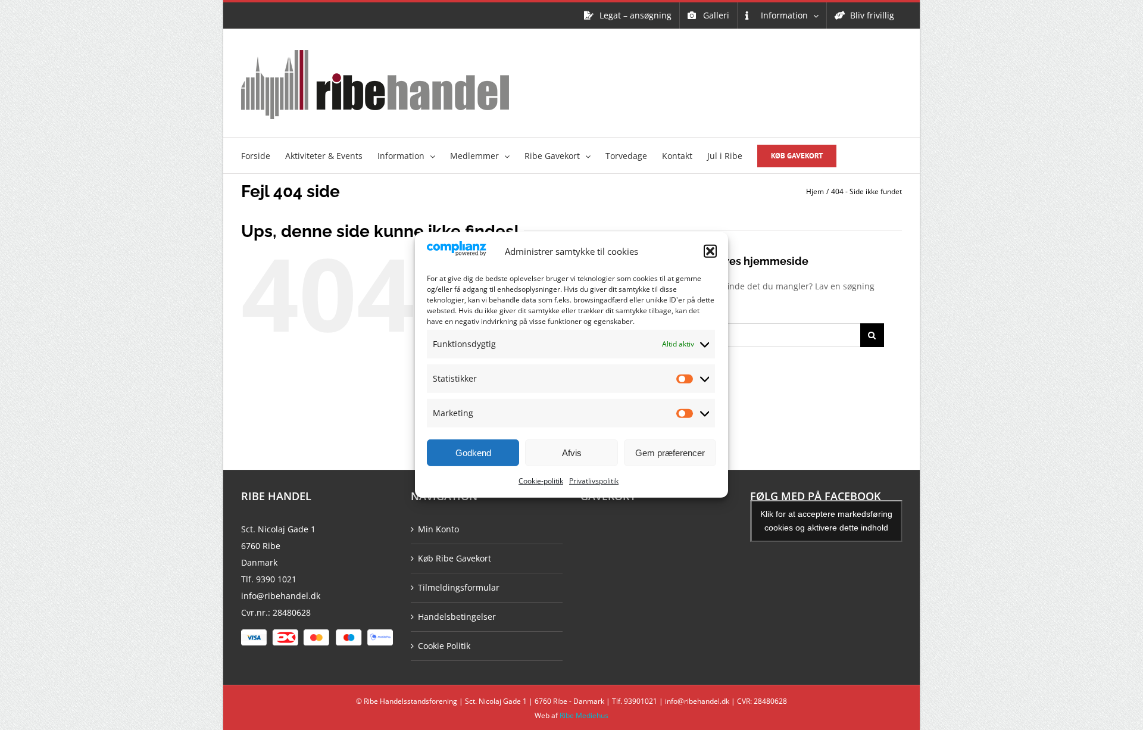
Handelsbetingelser (457, 616)
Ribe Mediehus (584, 715)
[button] (710, 251)
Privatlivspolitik (594, 481)
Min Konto (438, 529)
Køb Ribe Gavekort (454, 558)
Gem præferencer (670, 453)
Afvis (572, 453)
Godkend (473, 453)
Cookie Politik (444, 645)
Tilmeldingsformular (458, 587)
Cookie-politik (541, 481)
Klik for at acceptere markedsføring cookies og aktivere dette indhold (826, 520)
